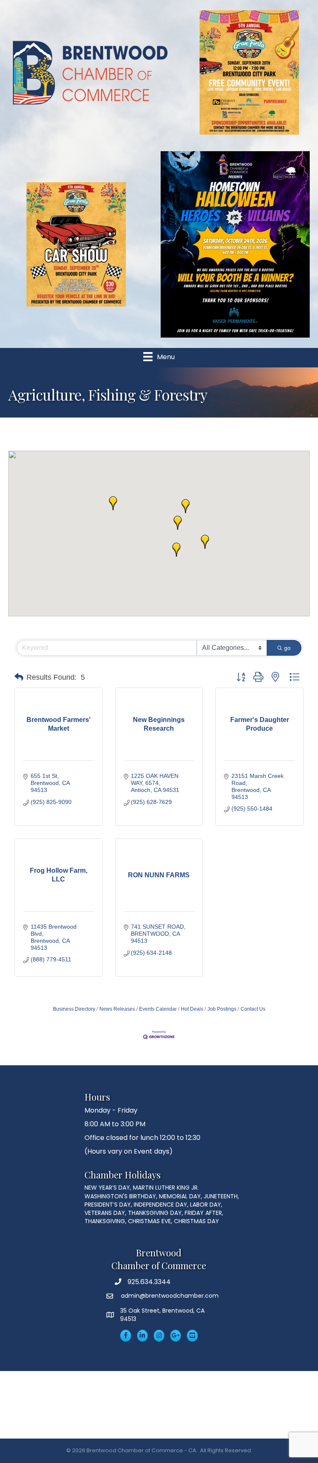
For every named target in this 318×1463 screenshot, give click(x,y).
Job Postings (221, 1009)
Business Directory (74, 1009)
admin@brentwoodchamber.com (169, 1296)
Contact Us (253, 1009)
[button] (185, 506)
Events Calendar (158, 1009)
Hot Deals (192, 1009)
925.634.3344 (149, 1282)
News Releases (117, 1009)
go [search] (287, 648)
